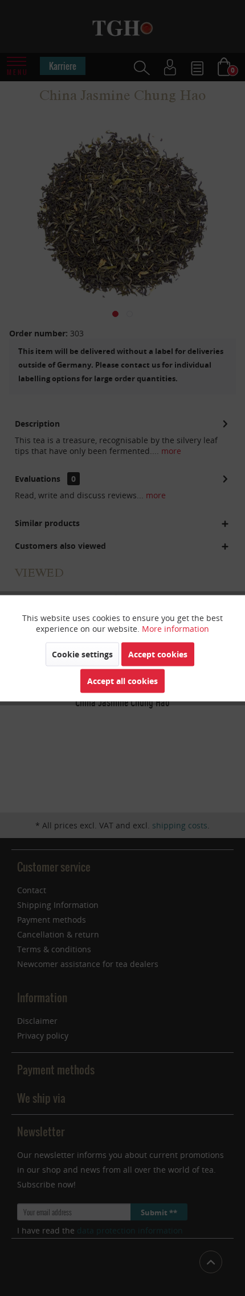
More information (175, 628)
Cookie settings (82, 653)
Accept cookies (157, 653)
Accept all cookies (122, 680)
